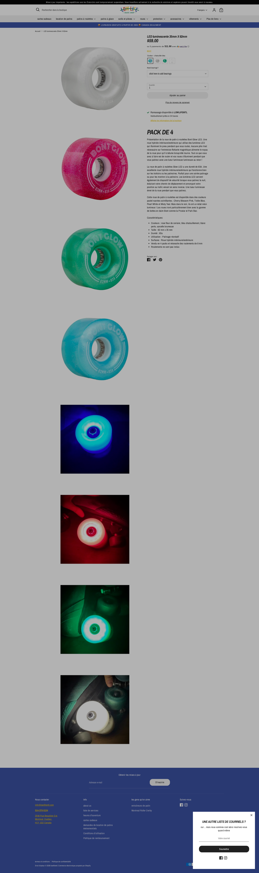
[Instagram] (225, 858)
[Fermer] (251, 815)
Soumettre (224, 849)
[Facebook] (221, 858)
